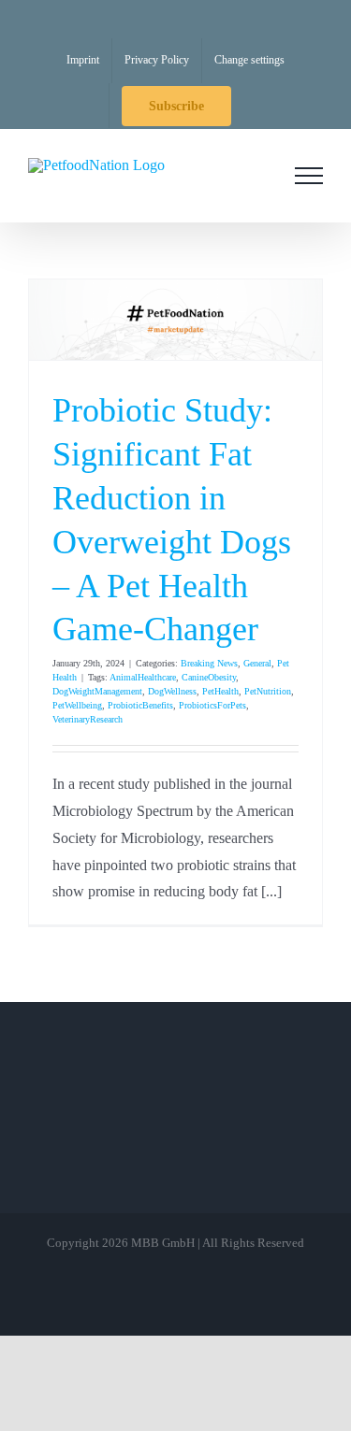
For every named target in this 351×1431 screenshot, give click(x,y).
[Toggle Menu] (309, 175)
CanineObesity (209, 677)
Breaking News (209, 663)
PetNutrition (267, 691)
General (257, 663)
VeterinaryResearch (87, 719)
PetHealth (220, 691)
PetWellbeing (77, 705)
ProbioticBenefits (140, 705)
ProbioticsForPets (212, 705)
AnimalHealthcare (143, 677)
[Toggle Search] (256, 174)
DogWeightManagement (97, 691)
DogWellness (172, 691)
